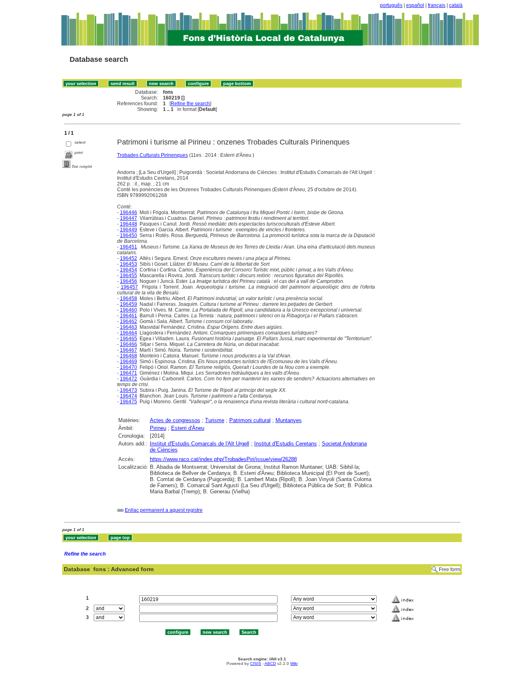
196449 (128, 230)
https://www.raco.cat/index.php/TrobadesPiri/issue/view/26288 (223, 459)
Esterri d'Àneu (187, 428)
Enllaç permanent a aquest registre (164, 510)
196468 (128, 356)
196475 (128, 402)
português (391, 5)
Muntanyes (289, 420)
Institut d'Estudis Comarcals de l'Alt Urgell (199, 444)
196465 (128, 338)
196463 (128, 327)
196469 (128, 361)
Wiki (294, 663)
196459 (128, 304)
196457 (129, 287)
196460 (128, 310)
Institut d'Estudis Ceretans (285, 444)
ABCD (270, 663)
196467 (128, 350)
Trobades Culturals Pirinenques (152, 155)
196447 (128, 218)
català (456, 5)
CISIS (255, 663)
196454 (128, 270)
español (415, 5)
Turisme (214, 420)
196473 (128, 390)
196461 (128, 316)
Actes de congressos (175, 420)
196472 (128, 379)
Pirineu (158, 428)
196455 (128, 275)
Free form (449, 569)
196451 (128, 247)
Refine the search (190, 103)
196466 (128, 344)
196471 (128, 373)
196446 (128, 212)
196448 (128, 224)
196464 (128, 333)
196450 (128, 235)
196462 (128, 321)
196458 (128, 298)
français (436, 5)
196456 (128, 281)
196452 (128, 258)
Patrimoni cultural (250, 420)
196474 (128, 396)
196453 (128, 264)
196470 (128, 367)
